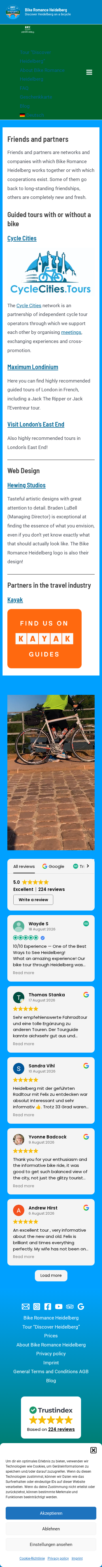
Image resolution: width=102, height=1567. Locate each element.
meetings (71, 332)
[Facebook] (48, 1306)
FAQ (24, 88)
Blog (25, 106)
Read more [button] (23, 973)
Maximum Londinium (32, 366)
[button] (93, 1450)
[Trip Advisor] (70, 1306)
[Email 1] (25, 1306)
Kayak (15, 599)
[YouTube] (59, 1306)
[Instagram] (37, 1306)
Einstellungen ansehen (51, 1544)
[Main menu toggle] (89, 72)
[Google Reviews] (81, 1306)
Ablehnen (51, 1528)
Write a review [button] (33, 900)
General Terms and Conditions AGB (51, 1371)
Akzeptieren (51, 1513)
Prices (51, 1336)
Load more (51, 1275)
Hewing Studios (26, 485)
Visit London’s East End (35, 424)
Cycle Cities (22, 238)
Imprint (77, 1558)
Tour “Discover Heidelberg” (51, 1327)
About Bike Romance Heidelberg (51, 1345)
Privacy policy (58, 1558)
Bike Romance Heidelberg (46, 9)
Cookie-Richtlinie (32, 1558)
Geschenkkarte (36, 97)
